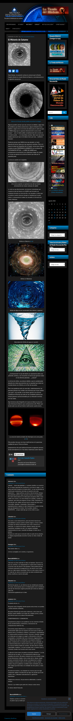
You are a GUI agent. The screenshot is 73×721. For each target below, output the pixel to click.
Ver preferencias (63, 714)
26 (54, 218)
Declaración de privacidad (51, 718)
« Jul (49, 223)
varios (7, 29)
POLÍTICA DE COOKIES (38, 718)
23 (65, 215)
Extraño (20, 24)
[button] (69, 699)
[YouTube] (13, 461)
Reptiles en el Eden (47, 24)
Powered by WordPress (10, 718)
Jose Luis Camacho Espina (27, 36)
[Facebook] (13, 459)
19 (54, 215)
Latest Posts (20, 454)
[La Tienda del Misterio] (55, 11)
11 (52, 212)
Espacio (37, 24)
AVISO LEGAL (61, 718)
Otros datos (16, 29)
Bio (11, 454)
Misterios (29, 24)
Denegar (49, 714)
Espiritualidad (60, 24)
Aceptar (34, 714)
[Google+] (15, 459)
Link (31, 241)
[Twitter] (11, 459)
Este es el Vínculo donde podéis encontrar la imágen (26, 121)
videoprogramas (11, 24)
